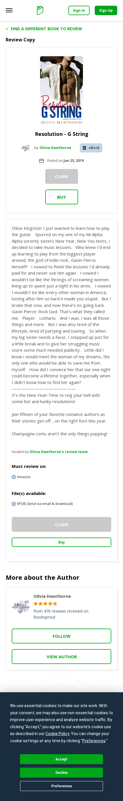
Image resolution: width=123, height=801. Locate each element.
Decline (61, 773)
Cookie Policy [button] (57, 733)
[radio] (35, 603)
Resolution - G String (61, 133)
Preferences (61, 786)
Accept (61, 759)
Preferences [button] (94, 740)
